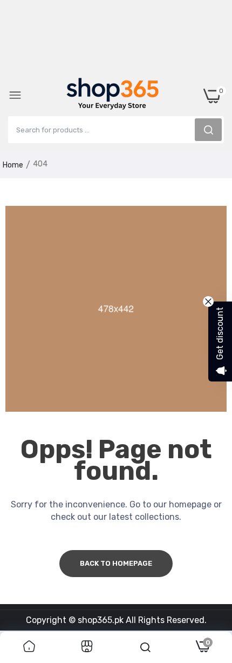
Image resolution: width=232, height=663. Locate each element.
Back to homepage (116, 563)
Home (13, 165)
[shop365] (112, 95)
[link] (29, 647)
